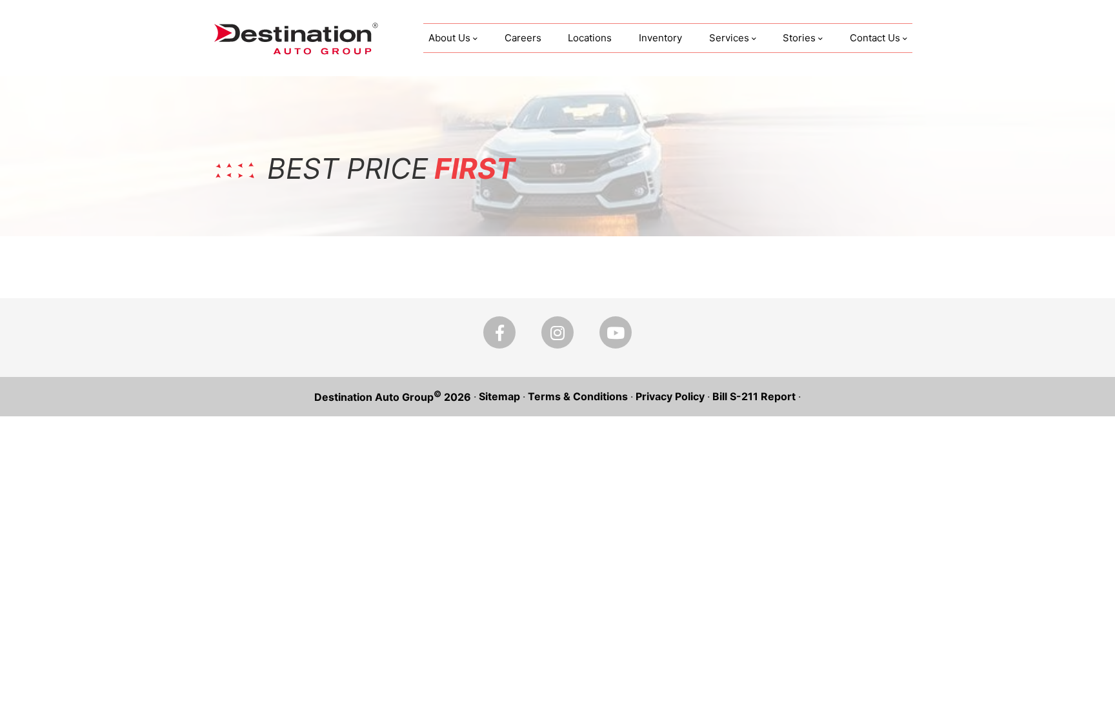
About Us (449, 38)
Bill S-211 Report (754, 396)
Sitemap (499, 396)
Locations (590, 38)
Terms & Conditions (578, 396)
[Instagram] (557, 332)
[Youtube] (615, 332)
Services (729, 38)
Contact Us (875, 38)
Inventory (660, 38)
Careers (523, 38)
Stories (799, 38)
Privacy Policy (670, 396)
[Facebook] (499, 332)
